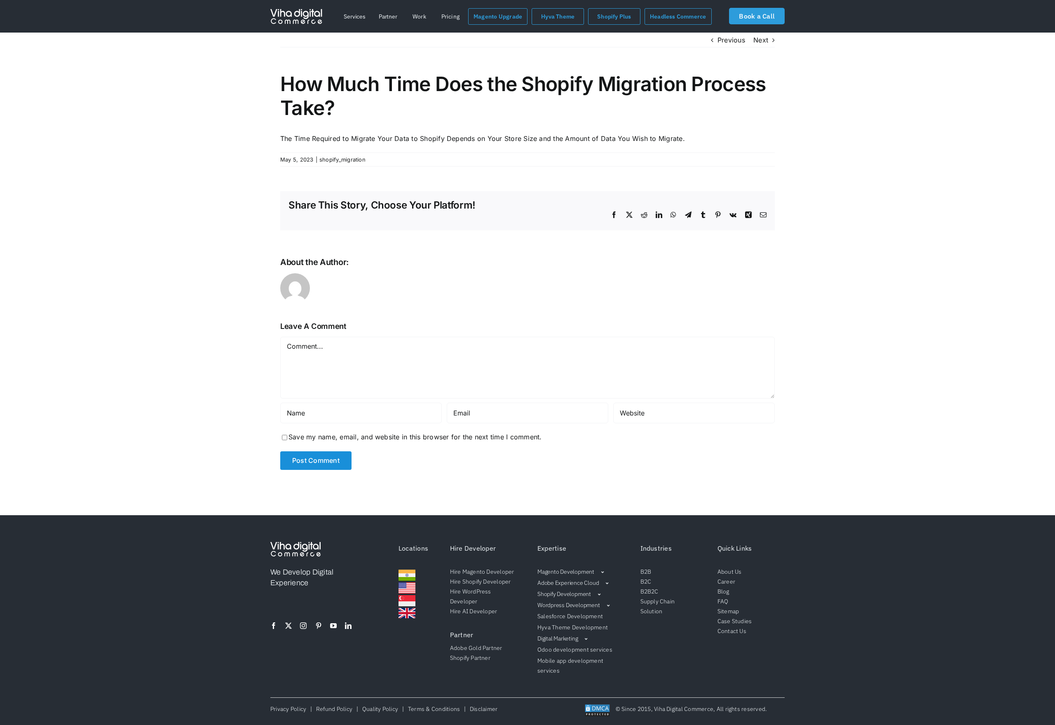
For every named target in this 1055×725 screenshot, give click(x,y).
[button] (355, 16)
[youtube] (333, 625)
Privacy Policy (289, 709)
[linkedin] (348, 625)
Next (760, 40)
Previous (731, 40)
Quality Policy (380, 709)
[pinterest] (318, 625)
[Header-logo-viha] (295, 545)
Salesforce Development (570, 616)
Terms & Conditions (433, 709)
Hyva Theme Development (572, 627)
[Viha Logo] (296, 12)
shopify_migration (342, 159)
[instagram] (303, 625)
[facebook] (273, 625)
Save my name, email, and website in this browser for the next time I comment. (415, 437)
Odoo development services (574, 649)
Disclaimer (482, 709)
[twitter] (288, 625)
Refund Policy (334, 709)
